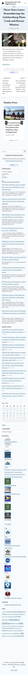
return (15, 633)
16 (24, 413)
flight (21, 623)
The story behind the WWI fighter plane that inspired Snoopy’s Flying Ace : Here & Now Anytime (20, 85)
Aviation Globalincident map (13, 605)
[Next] (22, 123)
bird (7, 614)
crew (13, 616)
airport (19, 612)
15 (21, 413)
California (22, 614)
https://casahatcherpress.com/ (14, 161)
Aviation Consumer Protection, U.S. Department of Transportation (15, 476)
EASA (6, 502)
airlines (14, 612)
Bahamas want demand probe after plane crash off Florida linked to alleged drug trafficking (14, 201)
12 (10, 413)
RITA (6, 589)
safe (22, 633)
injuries (4, 628)
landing (4, 630)
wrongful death (19, 636)
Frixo (6, 528)
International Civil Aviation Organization (12, 547)
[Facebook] (13, 72)
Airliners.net (8, 459)
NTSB (6, 581)
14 (17, 413)
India (18, 626)
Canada (3, 616)
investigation (16, 628)
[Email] (10, 72)
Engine (12, 623)
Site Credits (14, 670)
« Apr (3, 425)
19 (10, 415)
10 (3, 413)
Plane (7, 633)
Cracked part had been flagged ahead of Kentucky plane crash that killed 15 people (13, 270)
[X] (15, 72)
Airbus (10, 612)
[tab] (10, 140)
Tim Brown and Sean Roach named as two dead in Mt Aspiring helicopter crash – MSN (14, 373)
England (17, 623)
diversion (18, 616)
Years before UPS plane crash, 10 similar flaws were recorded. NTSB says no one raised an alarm (13, 187)
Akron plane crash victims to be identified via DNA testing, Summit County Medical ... (14, 313)
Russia (19, 633)
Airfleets (7, 450)
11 (7, 413)
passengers (19, 630)
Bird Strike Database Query (12, 494)
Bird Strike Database (10, 485)
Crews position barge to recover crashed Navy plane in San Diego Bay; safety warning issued (13, 127)
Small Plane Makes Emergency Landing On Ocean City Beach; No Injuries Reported (13, 381)
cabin (19, 614)
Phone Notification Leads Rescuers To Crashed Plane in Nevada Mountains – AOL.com (13, 366)
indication (21, 626)
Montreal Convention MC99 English (15, 556)
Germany (13, 626)
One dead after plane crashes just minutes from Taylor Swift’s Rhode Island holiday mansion (14, 340)
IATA (6, 537)
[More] (17, 72)
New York (14, 630)
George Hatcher (8, 626)
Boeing (15, 614)
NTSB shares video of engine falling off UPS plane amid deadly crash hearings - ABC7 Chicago (13, 298)
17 (3, 415)
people (3, 633)
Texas (9, 636)
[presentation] (14, 113)
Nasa (6, 564)
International (10, 628)
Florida (3, 626)
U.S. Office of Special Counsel (13, 598)
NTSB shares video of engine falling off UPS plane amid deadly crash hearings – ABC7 (13, 347)
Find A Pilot (8, 520)
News (14, 6)
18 (7, 415)
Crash (10, 616)
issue (20, 628)
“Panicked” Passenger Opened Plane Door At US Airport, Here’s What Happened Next (7, 86)
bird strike (10, 614)
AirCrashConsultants (11, 442)
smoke (3, 636)
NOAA (6, 572)
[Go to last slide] (6, 123)
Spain (7, 636)
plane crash (11, 633)
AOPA (6, 467)
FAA (6, 511)
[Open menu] (25, 3)
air (6, 611)
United (12, 636)
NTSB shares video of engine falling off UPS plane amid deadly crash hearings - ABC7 (13, 244)
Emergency (5, 620)
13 (14, 413)
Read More (5, 64)
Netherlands (9, 630)
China (6, 616)
